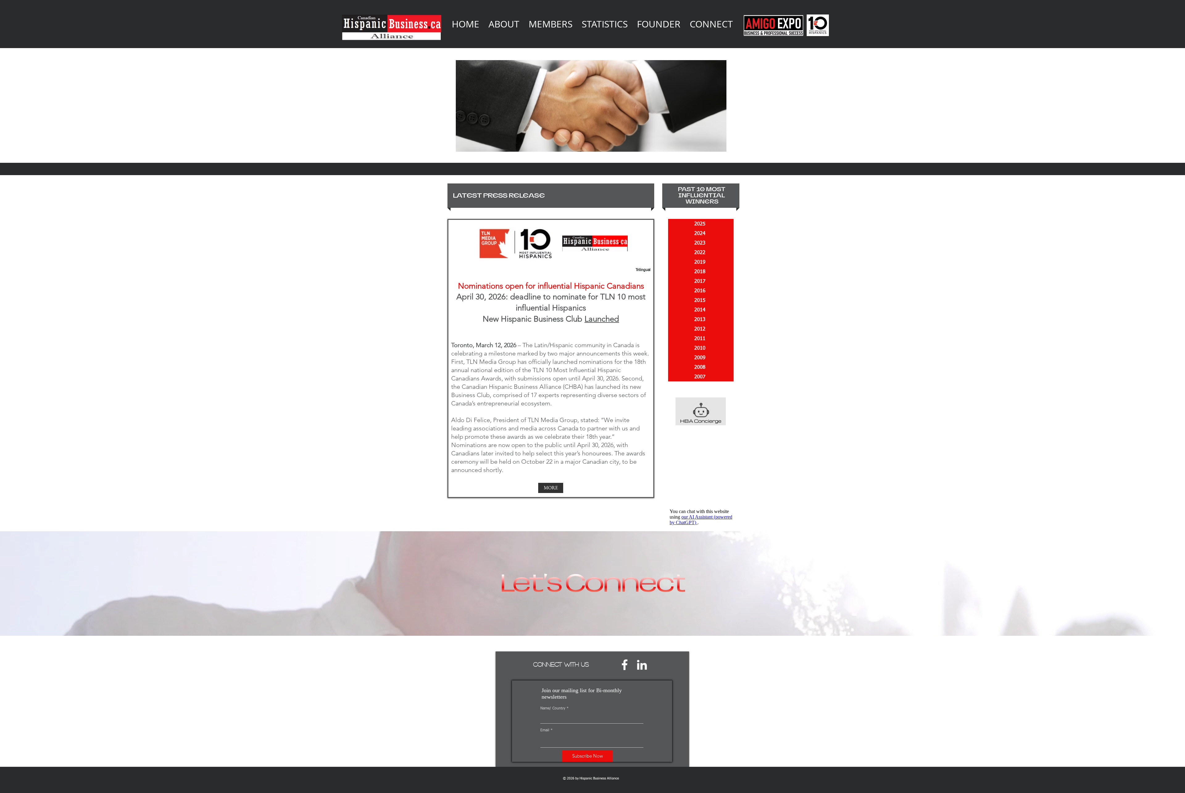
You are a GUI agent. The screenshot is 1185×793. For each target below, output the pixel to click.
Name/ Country (552, 708)
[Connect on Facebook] (624, 665)
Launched (601, 319)
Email (544, 730)
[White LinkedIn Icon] (642, 665)
